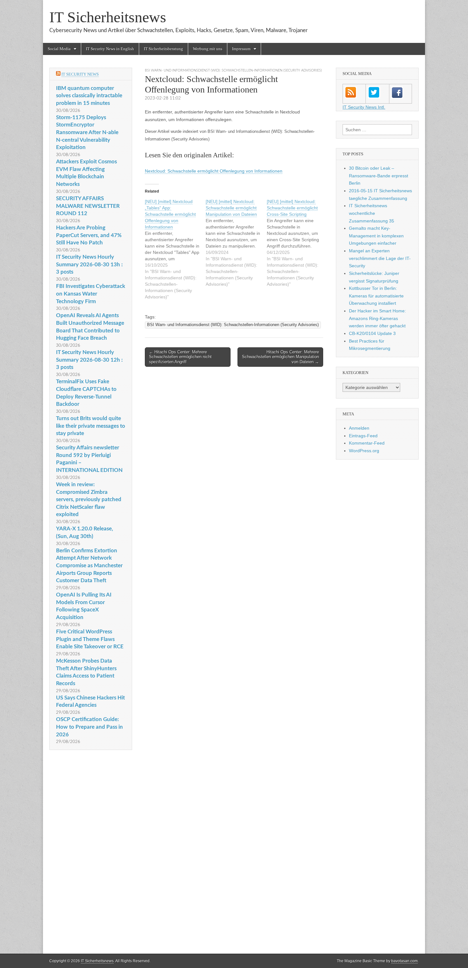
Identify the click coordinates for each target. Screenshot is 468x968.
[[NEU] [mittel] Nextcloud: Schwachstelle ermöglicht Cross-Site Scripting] (297, 242)
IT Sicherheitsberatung (163, 48)
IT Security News (80, 74)
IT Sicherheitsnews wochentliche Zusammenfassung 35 (371, 213)
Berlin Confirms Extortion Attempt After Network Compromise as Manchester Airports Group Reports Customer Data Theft (89, 565)
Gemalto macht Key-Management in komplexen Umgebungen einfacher (376, 236)
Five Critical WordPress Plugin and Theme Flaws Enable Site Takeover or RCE (90, 639)
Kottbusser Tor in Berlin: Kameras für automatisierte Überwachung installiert (376, 296)
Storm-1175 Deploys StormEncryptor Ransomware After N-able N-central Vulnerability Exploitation (87, 132)
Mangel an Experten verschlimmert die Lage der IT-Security (380, 258)
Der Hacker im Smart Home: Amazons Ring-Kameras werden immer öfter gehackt (377, 318)
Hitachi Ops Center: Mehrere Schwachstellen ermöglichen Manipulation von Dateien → (280, 357)
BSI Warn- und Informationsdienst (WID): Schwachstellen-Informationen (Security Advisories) (233, 70)
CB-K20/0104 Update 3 (372, 333)
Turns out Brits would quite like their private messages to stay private (90, 426)
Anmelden (359, 428)
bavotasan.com (404, 961)
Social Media (59, 48)
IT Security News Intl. (364, 107)
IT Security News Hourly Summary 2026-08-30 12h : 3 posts (89, 360)
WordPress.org (364, 450)
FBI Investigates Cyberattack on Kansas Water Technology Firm (90, 293)
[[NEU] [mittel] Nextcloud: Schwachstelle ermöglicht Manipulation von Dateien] (236, 242)
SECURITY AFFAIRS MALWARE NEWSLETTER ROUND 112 (88, 206)
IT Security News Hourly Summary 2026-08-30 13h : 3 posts (89, 264)
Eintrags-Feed (363, 435)
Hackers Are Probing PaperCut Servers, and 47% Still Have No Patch (89, 235)
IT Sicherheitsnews (107, 17)
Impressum (241, 48)
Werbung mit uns (207, 48)
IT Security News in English (110, 48)
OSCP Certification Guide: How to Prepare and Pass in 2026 (89, 727)
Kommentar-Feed (367, 443)
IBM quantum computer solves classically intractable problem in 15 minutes (89, 95)
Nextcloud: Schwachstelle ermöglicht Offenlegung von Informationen (213, 171)
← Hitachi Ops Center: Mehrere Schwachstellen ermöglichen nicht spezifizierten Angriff (180, 357)
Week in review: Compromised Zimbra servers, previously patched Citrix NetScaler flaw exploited (88, 499)
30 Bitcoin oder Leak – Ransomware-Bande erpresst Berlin (378, 176)
